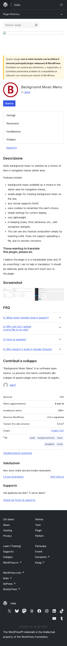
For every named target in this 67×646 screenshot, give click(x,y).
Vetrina (39, 519)
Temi (38, 524)
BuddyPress (11, 589)
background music (46, 438)
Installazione (13, 131)
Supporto (11, 147)
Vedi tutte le (57, 476)
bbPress (9, 583)
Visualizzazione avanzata (17, 453)
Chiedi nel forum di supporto (19, 500)
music (60, 438)
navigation (49, 444)
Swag (40, 562)
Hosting (7, 530)
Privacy (7, 535)
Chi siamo (8, 519)
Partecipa (40, 546)
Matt (7, 578)
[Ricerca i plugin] (36, 25)
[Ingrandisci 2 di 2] (59, 292)
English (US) (57, 430)
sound (60, 444)
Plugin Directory (11, 14)
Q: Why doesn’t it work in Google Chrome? (27, 349)
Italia (13, 603)
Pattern (39, 535)
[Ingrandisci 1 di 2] (28, 292)
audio (32, 438)
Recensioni (12, 123)
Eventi (38, 551)
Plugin (38, 530)
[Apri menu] (62, 4)
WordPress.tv (12, 562)
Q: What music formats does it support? (26, 317)
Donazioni (42, 557)
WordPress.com (13, 572)
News (6, 524)
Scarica (9, 103)
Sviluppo (11, 139)
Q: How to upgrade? (14, 339)
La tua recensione (13, 476)
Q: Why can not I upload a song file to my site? (17, 328)
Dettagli (10, 115)
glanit (27, 92)
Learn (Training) (12, 546)
